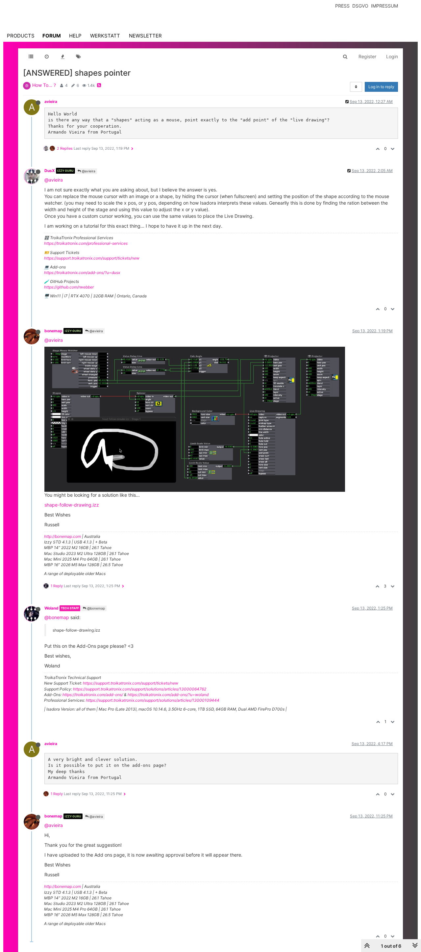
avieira (50, 101)
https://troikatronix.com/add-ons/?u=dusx (82, 272)
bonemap (53, 330)
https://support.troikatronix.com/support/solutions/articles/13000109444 (152, 700)
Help (75, 36)
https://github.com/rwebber (69, 287)
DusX (49, 170)
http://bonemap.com (62, 536)
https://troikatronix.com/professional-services (86, 243)
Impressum (384, 6)
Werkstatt (105, 36)
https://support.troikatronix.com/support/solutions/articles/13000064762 (139, 689)
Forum (51, 36)
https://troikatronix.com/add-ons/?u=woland (168, 694)
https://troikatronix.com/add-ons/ (92, 694)
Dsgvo (360, 6)
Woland (51, 608)
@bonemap (95, 608)
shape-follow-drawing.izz (71, 505)
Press (342, 6)
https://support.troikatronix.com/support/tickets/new (91, 258)
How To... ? (44, 85)
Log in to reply (381, 86)
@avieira (88, 171)
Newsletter (145, 36)
